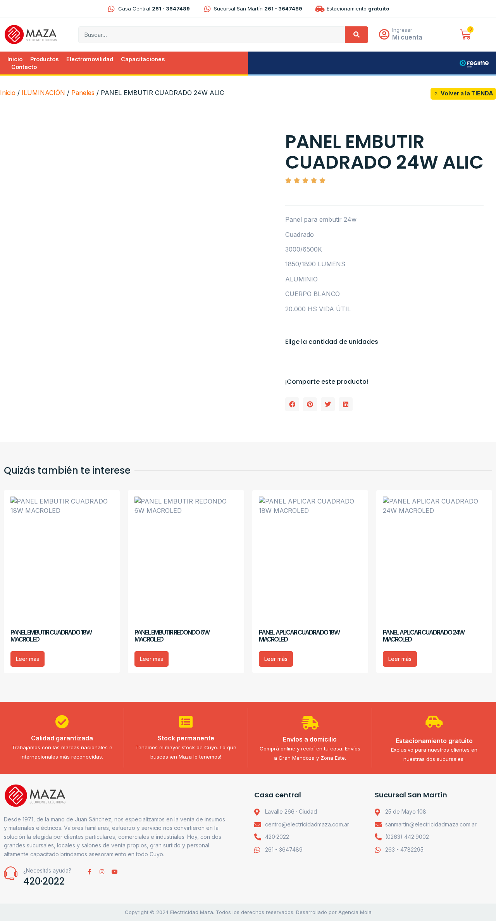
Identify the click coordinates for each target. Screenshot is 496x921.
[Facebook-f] (89, 871)
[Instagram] (101, 871)
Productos (44, 59)
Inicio (14, 59)
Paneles (83, 93)
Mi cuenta (407, 37)
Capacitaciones (143, 59)
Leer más (27, 658)
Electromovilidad (89, 59)
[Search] (356, 34)
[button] (292, 404)
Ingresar (402, 30)
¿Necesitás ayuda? (47, 870)
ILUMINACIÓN (43, 93)
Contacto (24, 67)
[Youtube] (114, 871)
